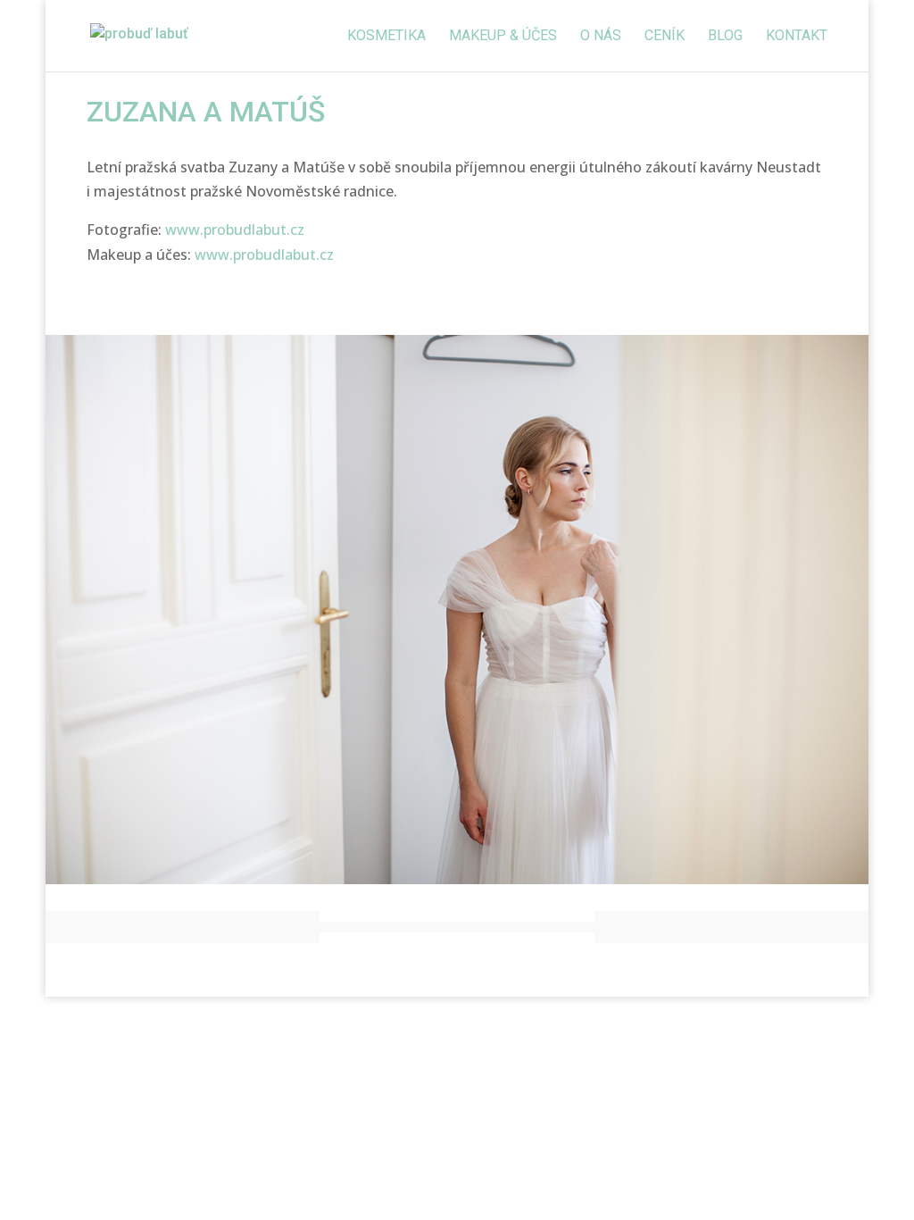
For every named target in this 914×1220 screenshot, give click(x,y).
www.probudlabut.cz (234, 229)
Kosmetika (386, 36)
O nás (600, 36)
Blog (725, 36)
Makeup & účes (503, 36)
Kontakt (796, 36)
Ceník (664, 36)
